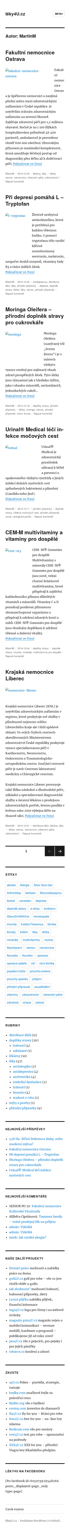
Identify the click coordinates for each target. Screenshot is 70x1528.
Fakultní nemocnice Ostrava (30, 55)
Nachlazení (14, 947)
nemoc (9, 177)
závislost (12, 1002)
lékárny (37, 173)
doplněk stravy (16, 908)
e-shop (35, 908)
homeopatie (41, 916)
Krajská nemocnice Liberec (29, 675)
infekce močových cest (26, 512)
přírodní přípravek (44, 289)
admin (14, 1227)
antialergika (22, 1066)
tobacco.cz (17, 1351)
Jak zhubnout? (20, 1289)
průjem (36, 979)
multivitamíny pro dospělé (47, 652)
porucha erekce (40, 971)
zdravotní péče (35, 177)
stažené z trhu (23, 1098)
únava (27, 1002)
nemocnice (20, 177)
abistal (11, 885)
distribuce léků (41, 825)
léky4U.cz (15, 14)
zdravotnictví (52, 177)
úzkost (39, 1002)
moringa (30, 409)
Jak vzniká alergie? (32, 1237)
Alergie (24, 885)
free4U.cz (16, 1419)
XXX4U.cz (16, 1445)
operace (42, 955)
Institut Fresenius (32, 924)
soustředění (42, 987)
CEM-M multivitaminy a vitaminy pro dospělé (34, 535)
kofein (24, 932)
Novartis (12, 955)
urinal (8, 516)
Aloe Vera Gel (43, 885)
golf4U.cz (16, 1278)
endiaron (50, 908)
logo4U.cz (16, 1310)
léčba (53, 173)
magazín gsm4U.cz (23, 1320)
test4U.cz (16, 1434)
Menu (59, 13)
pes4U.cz (15, 1341)
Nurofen (27, 955)
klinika (52, 924)
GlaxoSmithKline (18, 916)
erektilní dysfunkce (27, 1082)
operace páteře (17, 963)
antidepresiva (40, 282)
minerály (27, 652)
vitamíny (12, 994)
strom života (23, 413)
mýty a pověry (19, 1103)
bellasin (30, 893)
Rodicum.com (19, 1429)
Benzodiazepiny (51, 893)
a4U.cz (14, 1382)
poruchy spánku (17, 979)
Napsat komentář (14, 181)
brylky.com (17, 1393)
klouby (11, 932)
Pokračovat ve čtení (27, 164)
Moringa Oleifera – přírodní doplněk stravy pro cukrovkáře (34, 315)
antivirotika (21, 1077)
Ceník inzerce (14, 1509)
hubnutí (19, 1045)
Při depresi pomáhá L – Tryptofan (34, 200)
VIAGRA (26, 1227)
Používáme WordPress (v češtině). (40, 1520)
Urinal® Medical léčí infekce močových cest (34, 432)
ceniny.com (17, 1408)
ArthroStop (14, 893)
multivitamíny (31, 940)
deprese (44, 285)
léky (44, 173)
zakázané (20, 1051)
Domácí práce (19, 1268)
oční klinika (46, 963)
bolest (11, 901)
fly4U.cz (15, 1413)
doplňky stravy (41, 405)
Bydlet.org (16, 1403)
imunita (17, 652)
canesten (25, 901)
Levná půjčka (19, 1299)
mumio (48, 940)
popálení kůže (16, 971)
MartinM (9, 173)
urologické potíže (22, 516)
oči (33, 963)
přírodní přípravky (26, 285)
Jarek (13, 1237)
